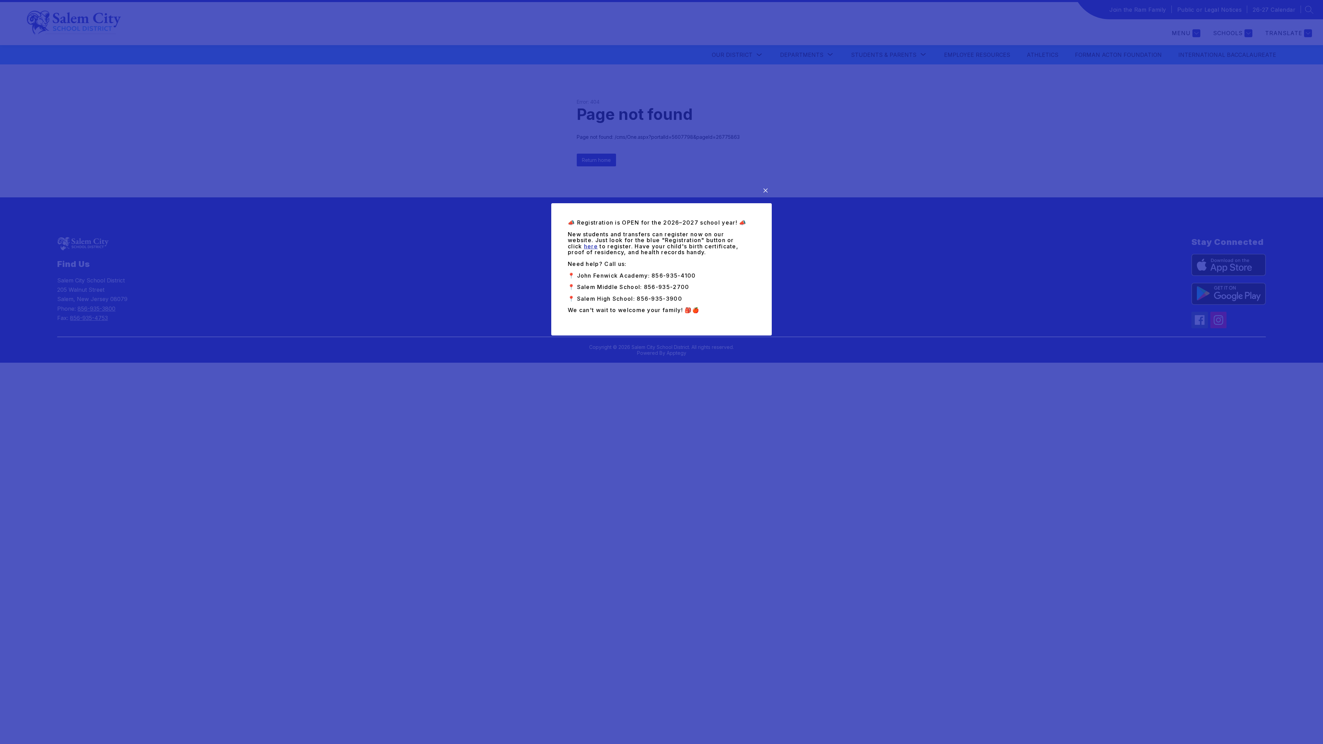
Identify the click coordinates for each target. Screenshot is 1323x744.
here (591, 246)
